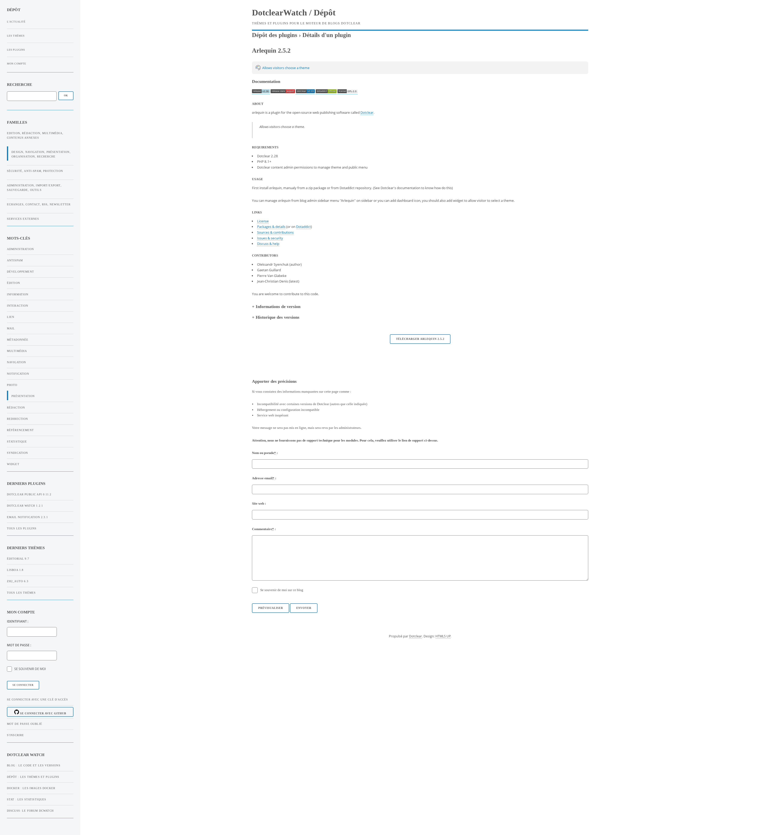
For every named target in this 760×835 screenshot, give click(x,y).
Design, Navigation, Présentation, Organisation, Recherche (41, 154)
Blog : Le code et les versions (33, 765)
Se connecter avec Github (42, 713)
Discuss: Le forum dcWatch (30, 810)
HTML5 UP (443, 636)
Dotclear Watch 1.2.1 (25, 505)
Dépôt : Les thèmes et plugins (33, 776)
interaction (17, 305)
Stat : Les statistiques (26, 799)
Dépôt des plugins (274, 35)
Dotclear (366, 112)
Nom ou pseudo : (265, 453)
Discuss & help (268, 243)
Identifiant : (17, 621)
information (17, 294)
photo (12, 385)
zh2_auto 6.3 (17, 581)
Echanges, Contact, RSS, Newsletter (39, 204)
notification (18, 373)
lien (10, 316)
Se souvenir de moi (30, 669)
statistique (17, 441)
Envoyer (303, 608)
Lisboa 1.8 (15, 570)
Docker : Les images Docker (31, 788)
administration (20, 249)
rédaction (16, 407)
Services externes (23, 218)
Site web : (259, 503)
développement (20, 271)
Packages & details (271, 226)
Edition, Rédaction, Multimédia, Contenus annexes (35, 135)
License (263, 221)
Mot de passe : (19, 645)
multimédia (17, 351)
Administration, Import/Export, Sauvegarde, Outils (34, 187)
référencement (20, 430)
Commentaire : (264, 529)
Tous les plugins (22, 528)
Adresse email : (264, 478)
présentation (23, 396)
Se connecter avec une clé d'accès (37, 699)
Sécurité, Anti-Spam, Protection (35, 170)
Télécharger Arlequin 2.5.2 (420, 338)
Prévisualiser (270, 608)
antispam (15, 260)
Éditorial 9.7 (18, 558)
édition (13, 282)
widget (13, 464)
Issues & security (270, 238)
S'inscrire (15, 735)
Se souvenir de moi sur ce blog (281, 590)
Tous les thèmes (21, 592)
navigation (16, 362)
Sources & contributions (275, 232)
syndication (17, 452)
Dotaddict (303, 226)
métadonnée (17, 339)
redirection (17, 418)
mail (11, 328)
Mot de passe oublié (24, 723)
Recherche (19, 84)
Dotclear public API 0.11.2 (29, 494)
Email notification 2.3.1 (27, 517)
